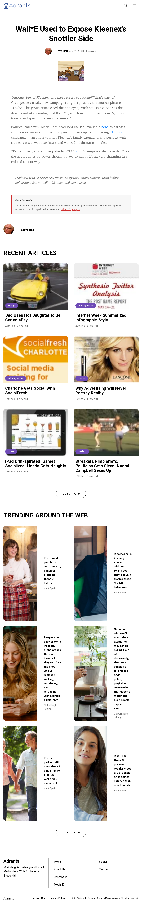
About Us (59, 869)
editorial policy (53, 182)
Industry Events (85, 305)
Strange (11, 305)
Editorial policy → (70, 209)
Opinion (82, 378)
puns (78, 151)
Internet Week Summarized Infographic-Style (100, 317)
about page (78, 182)
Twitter (103, 869)
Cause (11, 451)
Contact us (60, 877)
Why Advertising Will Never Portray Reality (100, 390)
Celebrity (82, 451)
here (104, 127)
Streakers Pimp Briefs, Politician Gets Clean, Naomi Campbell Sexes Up (102, 466)
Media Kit (59, 884)
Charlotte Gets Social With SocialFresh (30, 390)
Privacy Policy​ (57, 898)
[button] (135, 5)
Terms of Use (38, 898)
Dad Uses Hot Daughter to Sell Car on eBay (34, 317)
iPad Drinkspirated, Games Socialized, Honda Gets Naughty (35, 463)
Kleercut (116, 132)
